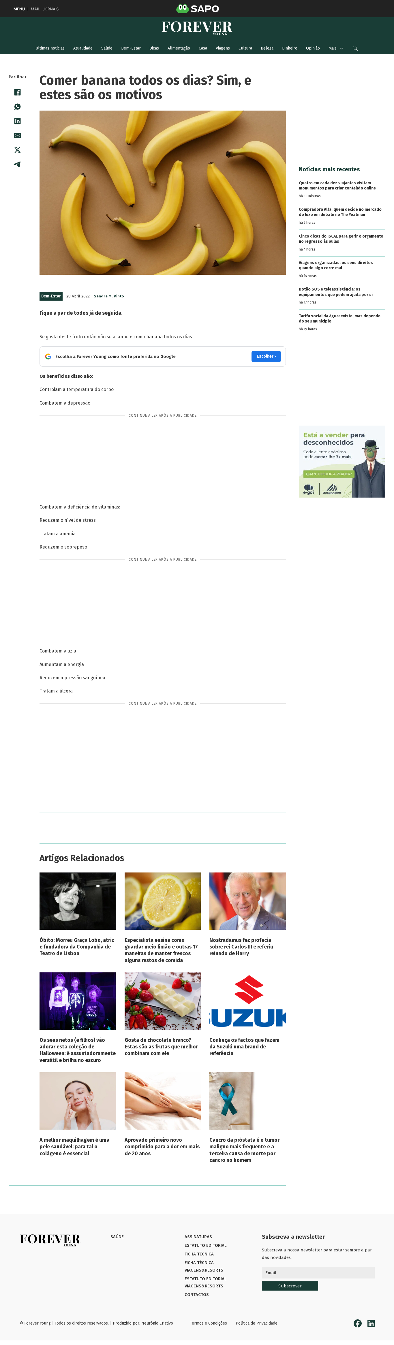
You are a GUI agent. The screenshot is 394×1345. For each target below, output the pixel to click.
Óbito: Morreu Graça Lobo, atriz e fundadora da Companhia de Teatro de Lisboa (77, 947)
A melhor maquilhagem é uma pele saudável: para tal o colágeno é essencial (74, 1147)
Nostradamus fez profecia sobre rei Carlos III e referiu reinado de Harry (241, 947)
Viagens (223, 48)
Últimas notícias (50, 48)
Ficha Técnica (199, 1254)
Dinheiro (289, 48)
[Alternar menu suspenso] (341, 48)
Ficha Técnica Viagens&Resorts (204, 1266)
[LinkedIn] (17, 121)
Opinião (313, 48)
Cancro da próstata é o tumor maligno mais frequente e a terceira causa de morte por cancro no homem (244, 1150)
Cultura (245, 48)
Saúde (106, 48)
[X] (17, 150)
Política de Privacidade (256, 1323)
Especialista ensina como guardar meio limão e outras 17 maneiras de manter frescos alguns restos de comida (161, 950)
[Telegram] (17, 164)
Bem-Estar (131, 48)
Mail (35, 9)
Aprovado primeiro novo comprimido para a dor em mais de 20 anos (162, 1147)
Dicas (154, 48)
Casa (203, 48)
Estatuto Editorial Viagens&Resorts (205, 1282)
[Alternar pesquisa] (355, 48)
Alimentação (179, 48)
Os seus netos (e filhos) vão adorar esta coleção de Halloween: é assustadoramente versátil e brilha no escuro (78, 1050)
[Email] (17, 135)
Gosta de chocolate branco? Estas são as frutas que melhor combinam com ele (161, 1047)
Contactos (197, 1294)
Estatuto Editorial (205, 1245)
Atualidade (83, 48)
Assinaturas (198, 1236)
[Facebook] (17, 92)
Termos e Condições (208, 1323)
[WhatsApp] (17, 107)
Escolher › (266, 356)
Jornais (51, 9)
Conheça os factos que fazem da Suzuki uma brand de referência (244, 1047)
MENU (19, 9)
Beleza (267, 48)
